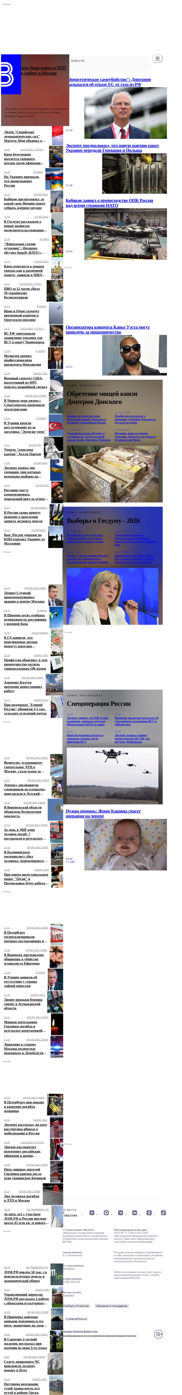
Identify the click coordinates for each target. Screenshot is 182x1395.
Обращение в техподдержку (112, 1306)
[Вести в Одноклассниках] (149, 1213)
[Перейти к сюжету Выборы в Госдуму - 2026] (112, 596)
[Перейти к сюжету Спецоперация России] (112, 776)
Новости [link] (77, 60)
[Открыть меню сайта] (157, 58)
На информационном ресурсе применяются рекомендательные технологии (99, 1335)
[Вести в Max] (106, 1213)
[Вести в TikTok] (163, 1213)
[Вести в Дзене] (92, 1213)
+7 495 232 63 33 (71, 1281)
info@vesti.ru (68, 1268)
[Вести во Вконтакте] (135, 1213)
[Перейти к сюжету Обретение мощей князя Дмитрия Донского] (112, 474)
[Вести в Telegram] (120, 1213)
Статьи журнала (76, 1318)
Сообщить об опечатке (76, 1306)
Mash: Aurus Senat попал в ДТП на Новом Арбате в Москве (35, 70)
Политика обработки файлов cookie (79, 1331)
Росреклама (68, 1295)
